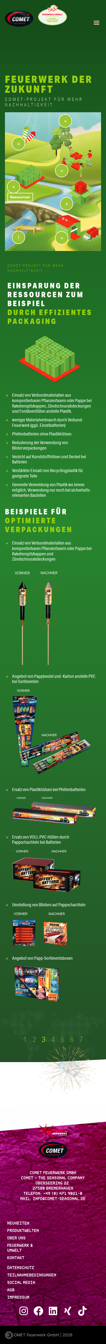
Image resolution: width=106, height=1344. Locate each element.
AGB (11, 1290)
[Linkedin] (53, 1311)
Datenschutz (21, 1268)
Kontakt (16, 1258)
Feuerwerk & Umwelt (20, 1248)
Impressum (18, 1298)
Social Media (21, 1283)
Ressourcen (20, 197)
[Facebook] (38, 1311)
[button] (96, 22)
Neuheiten (18, 1224)
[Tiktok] (82, 1311)
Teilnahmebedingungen (31, 1275)
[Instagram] (24, 1311)
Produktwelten (23, 1231)
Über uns (16, 1238)
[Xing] (67, 1311)
